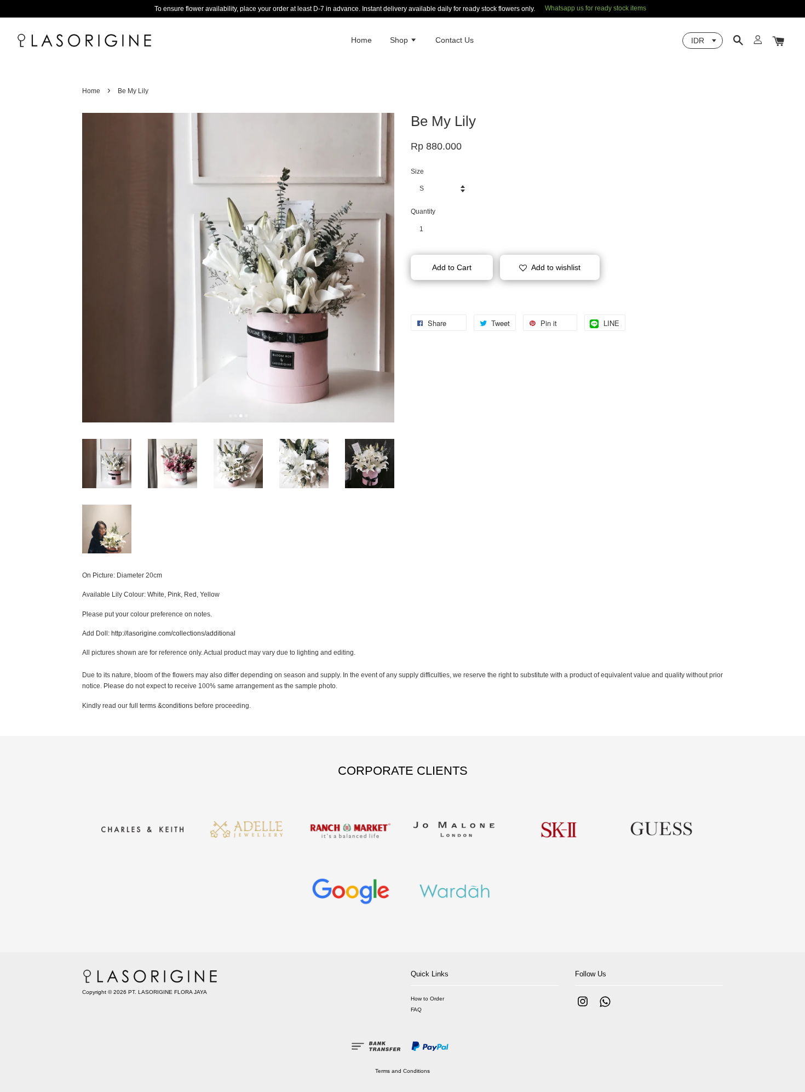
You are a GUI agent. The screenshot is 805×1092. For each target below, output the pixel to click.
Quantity (423, 211)
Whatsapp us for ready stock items (595, 8)
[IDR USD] (702, 40)
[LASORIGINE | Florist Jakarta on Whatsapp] (605, 1007)
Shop (400, 40)
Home (361, 40)
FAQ (416, 1010)
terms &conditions (166, 706)
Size (417, 171)
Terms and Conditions (402, 1071)
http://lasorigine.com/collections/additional (173, 633)
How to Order (427, 999)
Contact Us (454, 40)
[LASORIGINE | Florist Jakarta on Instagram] (582, 1007)
